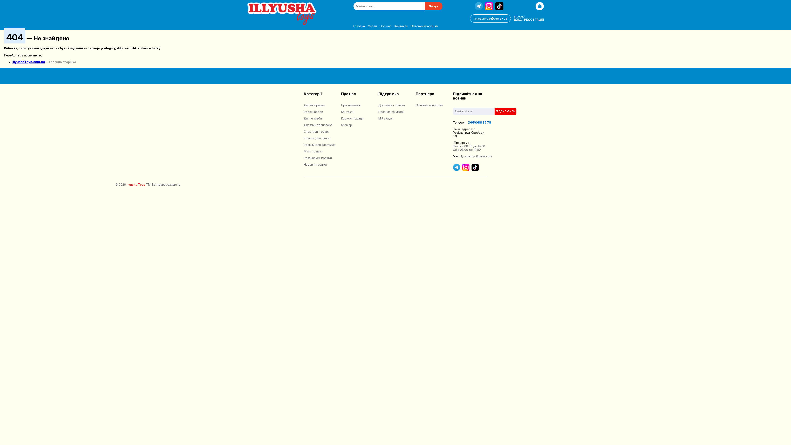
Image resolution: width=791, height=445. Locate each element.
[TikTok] (499, 6)
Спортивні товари (317, 131)
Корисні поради (352, 118)
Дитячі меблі (313, 118)
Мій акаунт (386, 118)
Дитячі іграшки (314, 105)
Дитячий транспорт (318, 125)
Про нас (385, 26)
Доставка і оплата (391, 105)
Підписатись (505, 111)
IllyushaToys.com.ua (28, 62)
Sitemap (346, 125)
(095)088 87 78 (490, 18)
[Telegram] (479, 6)
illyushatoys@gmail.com (476, 156)
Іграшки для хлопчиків (319, 144)
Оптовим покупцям (424, 26)
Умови (372, 26)
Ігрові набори (313, 112)
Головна (359, 26)
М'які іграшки (313, 151)
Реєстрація (534, 19)
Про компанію (351, 105)
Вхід (518, 19)
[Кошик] (540, 6)
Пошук (433, 6)
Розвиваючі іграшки (318, 158)
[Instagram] (489, 6)
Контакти (401, 26)
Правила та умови (391, 112)
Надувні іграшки (315, 164)
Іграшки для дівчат (317, 138)
